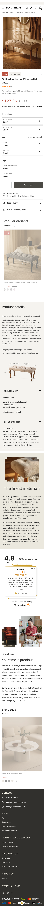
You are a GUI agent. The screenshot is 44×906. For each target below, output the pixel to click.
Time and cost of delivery (10, 846)
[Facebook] (3, 892)
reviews (27, 559)
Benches (20, 12)
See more (5, 714)
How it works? (6, 858)
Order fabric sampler (35, 137)
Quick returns (6, 822)
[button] (12, 565)
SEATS (12, 12)
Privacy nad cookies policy (10, 866)
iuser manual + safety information (26, 353)
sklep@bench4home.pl (12, 412)
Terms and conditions (8, 826)
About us (4, 878)
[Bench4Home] (12, 892)
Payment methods (7, 842)
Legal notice (6, 862)
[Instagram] (7, 892)
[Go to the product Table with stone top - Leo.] (22, 744)
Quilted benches (30, 12)
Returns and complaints (9, 830)
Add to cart (29, 185)
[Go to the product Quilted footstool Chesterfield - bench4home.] (22, 255)
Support (4, 818)
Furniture (5, 12)
